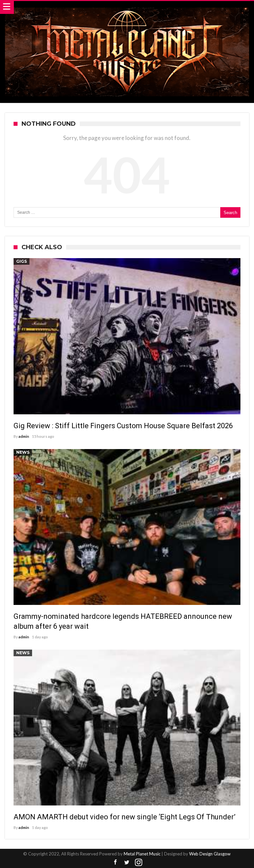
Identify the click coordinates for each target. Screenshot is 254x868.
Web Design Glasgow (210, 853)
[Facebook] (115, 862)
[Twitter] (127, 862)
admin (24, 436)
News (22, 452)
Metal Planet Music (142, 853)
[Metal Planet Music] (127, 7)
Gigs (21, 261)
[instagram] (138, 862)
